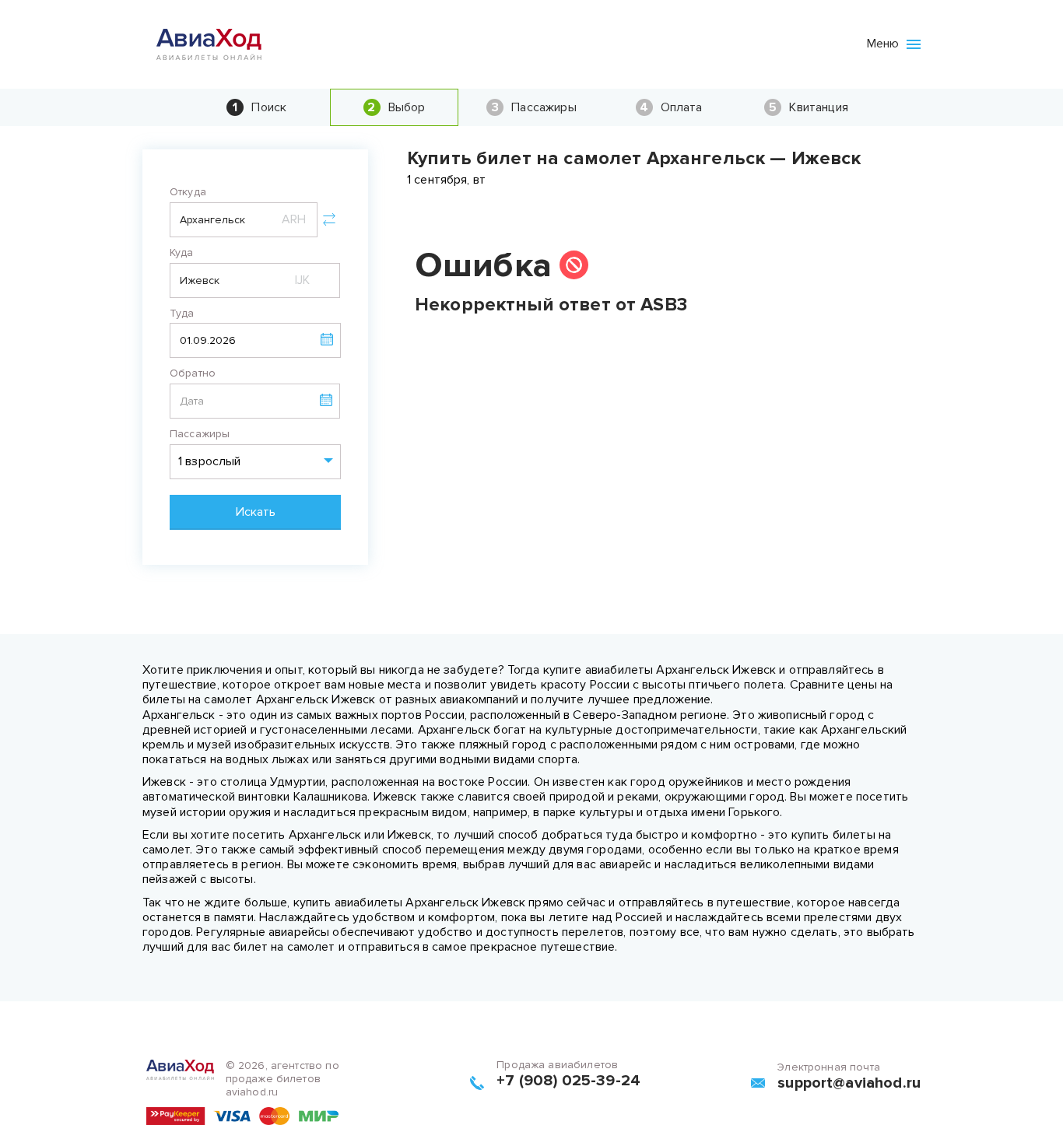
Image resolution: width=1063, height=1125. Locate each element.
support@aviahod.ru (849, 1083)
